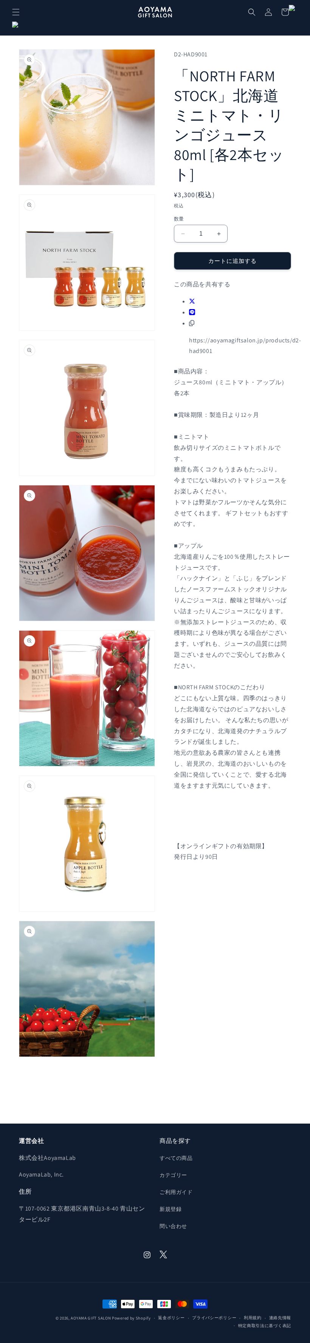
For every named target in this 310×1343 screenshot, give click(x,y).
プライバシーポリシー (214, 1317)
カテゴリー (173, 1175)
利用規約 (253, 1317)
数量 (179, 219)
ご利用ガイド (176, 1192)
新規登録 (170, 1209)
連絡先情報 (280, 1317)
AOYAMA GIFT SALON (91, 1318)
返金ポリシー (171, 1317)
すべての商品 (176, 1158)
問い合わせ (173, 1226)
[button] (16, 12)
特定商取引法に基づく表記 (264, 1325)
